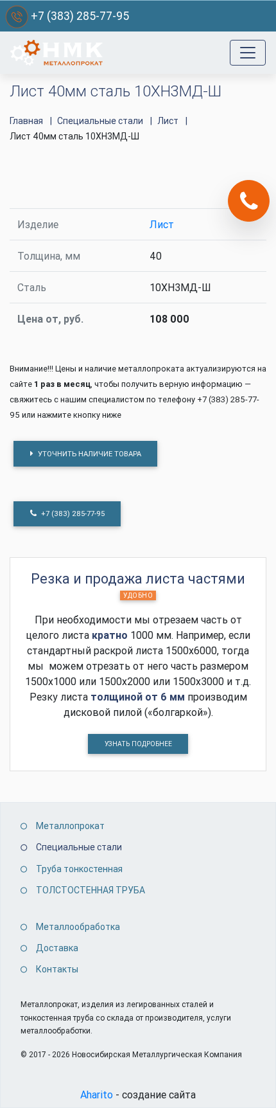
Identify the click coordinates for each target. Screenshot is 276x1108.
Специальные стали (79, 847)
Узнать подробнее (138, 744)
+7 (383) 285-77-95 (80, 15)
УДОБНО (138, 595)
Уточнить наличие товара (88, 453)
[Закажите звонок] (249, 201)
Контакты (57, 969)
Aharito (96, 1094)
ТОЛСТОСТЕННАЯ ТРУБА (90, 890)
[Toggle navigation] (248, 53)
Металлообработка (78, 927)
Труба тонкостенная (79, 869)
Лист (162, 224)
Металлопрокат (70, 826)
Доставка (57, 948)
